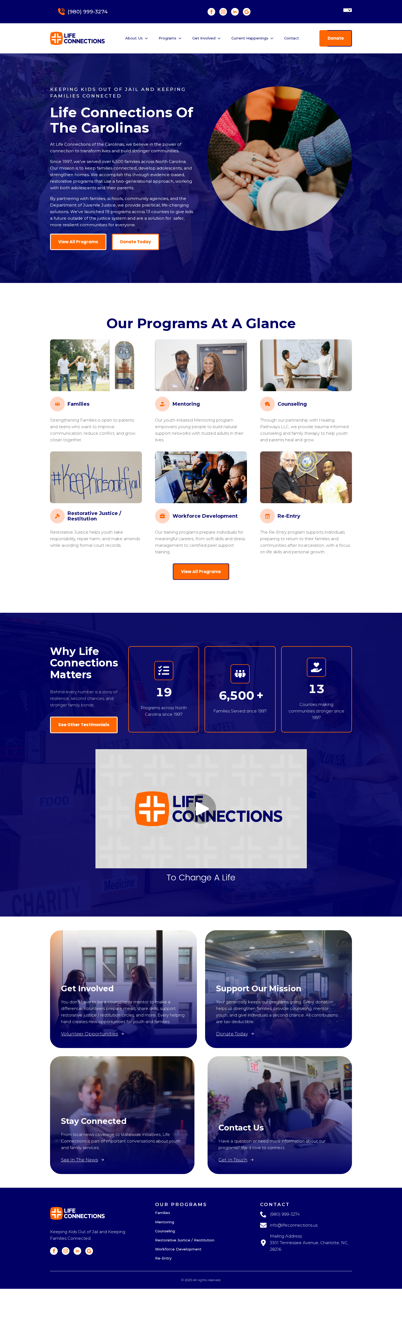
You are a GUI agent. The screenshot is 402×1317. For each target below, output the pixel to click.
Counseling (165, 1231)
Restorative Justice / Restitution (184, 1240)
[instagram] (223, 12)
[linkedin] (235, 12)
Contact (291, 38)
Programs (167, 38)
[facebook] (211, 12)
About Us (134, 38)
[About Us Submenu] (148, 38)
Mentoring (164, 1222)
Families (162, 1213)
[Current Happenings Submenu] (273, 38)
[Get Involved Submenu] (220, 38)
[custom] (246, 12)
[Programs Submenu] (181, 38)
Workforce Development (178, 1249)
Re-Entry (163, 1258)
